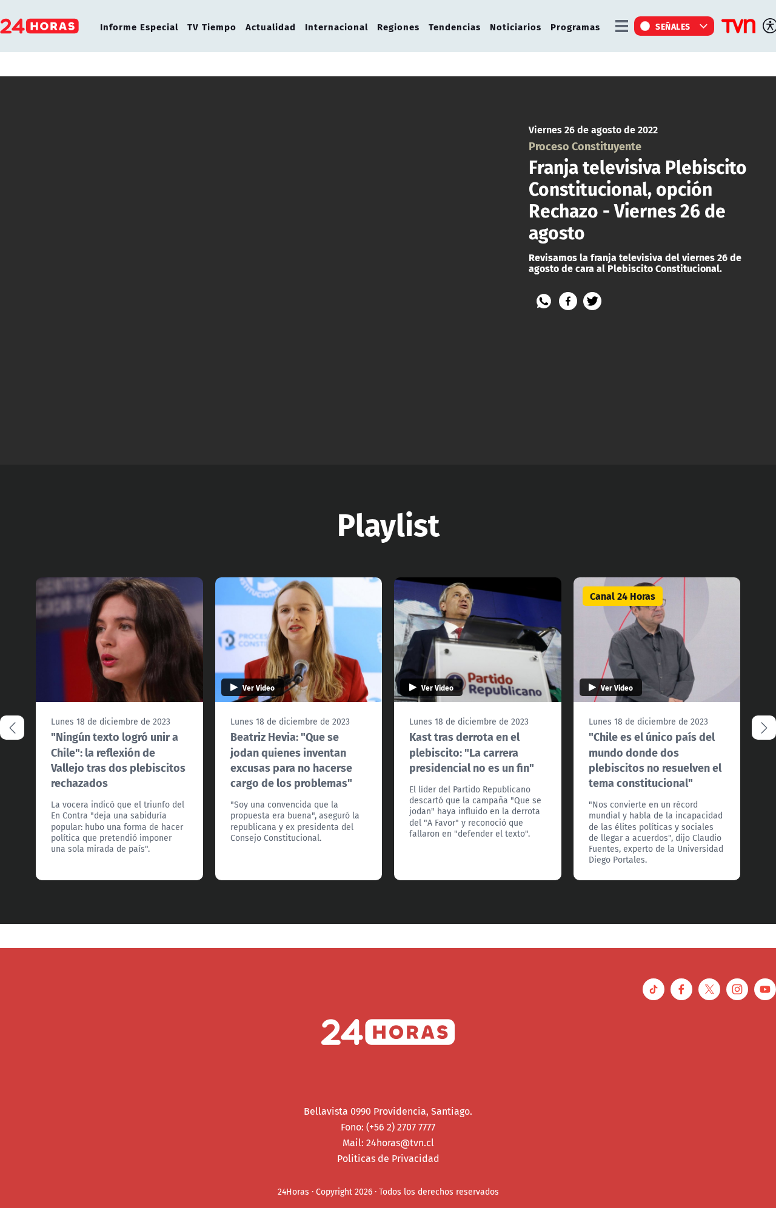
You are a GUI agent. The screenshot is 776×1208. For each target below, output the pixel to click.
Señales (673, 26)
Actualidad (271, 26)
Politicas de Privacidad (388, 1158)
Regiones (398, 26)
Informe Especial (139, 26)
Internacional (336, 26)
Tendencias (455, 26)
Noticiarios (515, 26)
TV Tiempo (211, 26)
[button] (764, 727)
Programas (575, 26)
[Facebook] (568, 301)
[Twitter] (592, 301)
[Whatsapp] (544, 301)
